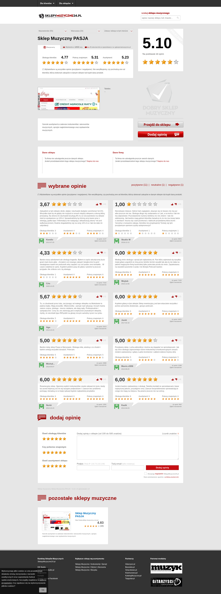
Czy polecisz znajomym (54, 447)
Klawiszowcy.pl (131, 573)
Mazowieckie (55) (46, 31)
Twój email (123, 464)
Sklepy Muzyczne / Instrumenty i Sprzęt (91, 564)
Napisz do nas (93, 161)
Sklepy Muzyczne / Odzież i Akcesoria (90, 567)
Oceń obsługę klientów (54, 433)
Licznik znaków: (170, 433)
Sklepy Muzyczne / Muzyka (86, 570)
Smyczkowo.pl (131, 570)
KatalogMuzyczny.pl (133, 576)
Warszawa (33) (77, 31)
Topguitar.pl (130, 578)
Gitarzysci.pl (130, 564)
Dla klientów (46, 3)
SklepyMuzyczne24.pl (46, 562)
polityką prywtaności (172, 477)
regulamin (159, 474)
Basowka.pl (130, 567)
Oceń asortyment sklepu (54, 460)
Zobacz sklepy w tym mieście (116, 31)
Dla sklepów (65, 3)
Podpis (91, 464)
